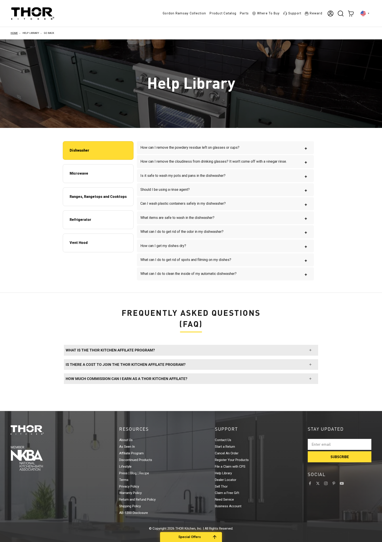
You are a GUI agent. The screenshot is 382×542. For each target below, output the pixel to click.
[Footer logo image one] (35, 430)
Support (295, 13)
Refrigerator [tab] (80, 220)
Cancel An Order (227, 453)
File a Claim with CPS (230, 467)
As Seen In (127, 447)
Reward (316, 13)
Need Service (224, 499)
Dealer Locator (225, 480)
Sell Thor (221, 486)
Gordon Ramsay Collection (184, 13)
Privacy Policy (129, 486)
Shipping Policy (130, 506)
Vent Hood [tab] (79, 243)
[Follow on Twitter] (318, 483)
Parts (244, 13)
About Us (126, 440)
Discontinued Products (135, 460)
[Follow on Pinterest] (334, 483)
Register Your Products (232, 460)
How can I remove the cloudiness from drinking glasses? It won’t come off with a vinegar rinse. (223, 162)
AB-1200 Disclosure (133, 513)
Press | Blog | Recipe (134, 473)
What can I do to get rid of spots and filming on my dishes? (223, 260)
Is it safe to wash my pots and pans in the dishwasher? (223, 176)
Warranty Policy (130, 493)
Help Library (31, 33)
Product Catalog (223, 13)
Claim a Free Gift (227, 493)
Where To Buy (268, 13)
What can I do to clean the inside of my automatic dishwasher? (223, 274)
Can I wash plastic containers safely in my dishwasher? (223, 204)
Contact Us (223, 440)
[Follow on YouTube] (342, 483)
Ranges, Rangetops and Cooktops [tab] (98, 197)
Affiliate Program (131, 453)
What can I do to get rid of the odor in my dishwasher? (223, 232)
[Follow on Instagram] (326, 483)
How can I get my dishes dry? (223, 246)
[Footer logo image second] (35, 458)
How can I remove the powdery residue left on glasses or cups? (223, 148)
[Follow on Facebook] (310, 483)
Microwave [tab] (79, 173)
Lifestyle (125, 467)
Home (14, 33)
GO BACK (49, 33)
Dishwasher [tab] (79, 150)
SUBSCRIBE (339, 457)
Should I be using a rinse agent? (223, 190)
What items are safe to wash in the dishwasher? (223, 218)
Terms (123, 480)
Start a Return (225, 447)
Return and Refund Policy (137, 499)
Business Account (228, 506)
